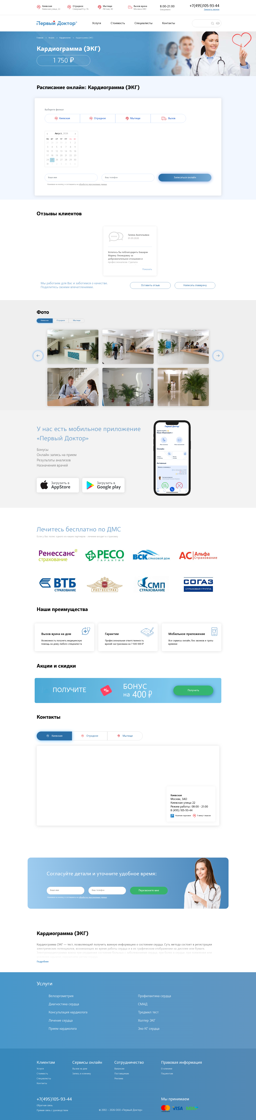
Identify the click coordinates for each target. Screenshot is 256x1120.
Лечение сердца (61, 1021)
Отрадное (61, 321)
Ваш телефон (111, 178)
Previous (38, 355)
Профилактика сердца (154, 996)
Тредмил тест (148, 1012)
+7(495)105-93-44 (204, 6)
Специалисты (144, 23)
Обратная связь (45, 1105)
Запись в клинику (81, 1074)
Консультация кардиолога (68, 1012)
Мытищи (76, 321)
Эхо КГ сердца (148, 1029)
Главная (40, 38)
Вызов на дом (79, 1069)
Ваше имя (52, 178)
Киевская (45, 321)
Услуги (96, 23)
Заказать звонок (211, 10)
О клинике (166, 1069)
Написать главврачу (195, 285)
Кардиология (65, 38)
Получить (193, 690)
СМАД (142, 1004)
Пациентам (167, 1074)
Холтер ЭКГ (146, 1021)
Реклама (118, 1079)
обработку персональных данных (93, 184)
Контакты (168, 23)
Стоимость (118, 23)
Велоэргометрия (61, 996)
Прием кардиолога (63, 1029)
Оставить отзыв (150, 285)
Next (218, 355)
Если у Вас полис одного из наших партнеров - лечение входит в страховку (77, 537)
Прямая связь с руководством (52, 1110)
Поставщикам (121, 1074)
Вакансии (119, 1069)
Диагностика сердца (64, 1004)
